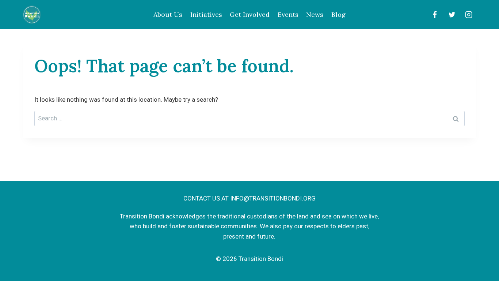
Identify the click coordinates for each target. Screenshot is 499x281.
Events (288, 14)
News (314, 14)
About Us (167, 14)
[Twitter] (451, 14)
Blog (338, 14)
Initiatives (206, 14)
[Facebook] (434, 14)
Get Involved (250, 14)
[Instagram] (468, 14)
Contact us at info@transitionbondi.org (249, 198)
